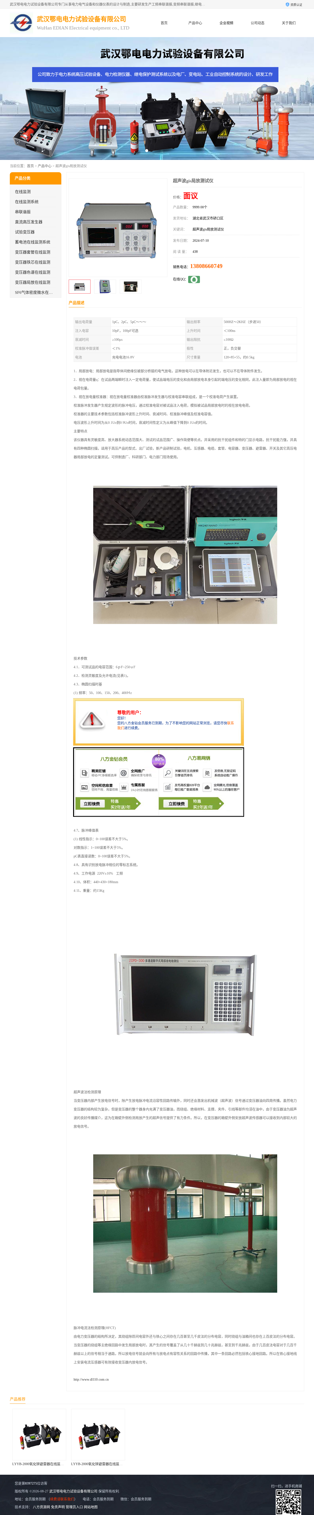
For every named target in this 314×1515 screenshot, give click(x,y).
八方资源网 (41, 1507)
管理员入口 (74, 1507)
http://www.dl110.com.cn (91, 1379)
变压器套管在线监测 (32, 252)
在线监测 (23, 192)
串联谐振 (23, 212)
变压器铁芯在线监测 (32, 262)
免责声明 (58, 1507)
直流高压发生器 (28, 222)
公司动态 (257, 23)
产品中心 (195, 23)
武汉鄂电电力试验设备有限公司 (73, 1491)
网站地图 (91, 1507)
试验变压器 (25, 232)
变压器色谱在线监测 (32, 272)
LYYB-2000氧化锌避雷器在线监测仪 (39, 1464)
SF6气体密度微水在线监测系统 (41, 292)
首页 (164, 23)
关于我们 (289, 23)
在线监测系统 (27, 202)
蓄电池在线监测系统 (32, 242)
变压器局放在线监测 (32, 282)
